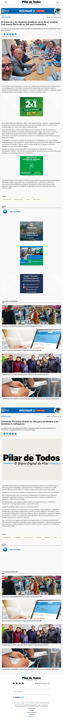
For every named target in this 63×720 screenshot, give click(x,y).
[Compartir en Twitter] (10, 34)
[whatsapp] (4, 34)
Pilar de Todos (15, 212)
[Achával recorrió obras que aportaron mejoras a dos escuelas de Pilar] (31, 363)
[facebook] (7, 34)
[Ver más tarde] (2, 34)
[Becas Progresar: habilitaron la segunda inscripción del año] (31, 339)
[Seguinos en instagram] (20, 683)
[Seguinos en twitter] (17, 683)
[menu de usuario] (57, 2)
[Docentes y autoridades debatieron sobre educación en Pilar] (31, 314)
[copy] (16, 34)
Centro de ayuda (31, 708)
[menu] (5, 2)
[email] (13, 34)
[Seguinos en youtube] (13, 683)
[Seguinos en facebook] (23, 683)
